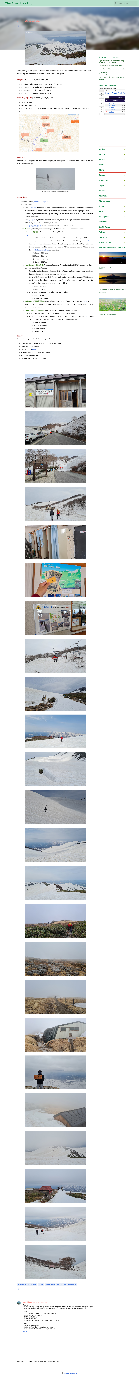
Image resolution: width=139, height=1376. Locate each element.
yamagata (72, 1284)
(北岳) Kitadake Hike (105, 268)
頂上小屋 (32, 220)
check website (86, 241)
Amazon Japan (104, 74)
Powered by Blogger (71, 1373)
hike (34, 349)
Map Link (24, 111)
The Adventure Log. (19, 3)
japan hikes (50, 1284)
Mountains (61, 1284)
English (45, 202)
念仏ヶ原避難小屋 (35, 226)
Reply (25, 1332)
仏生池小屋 (32, 208)
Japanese (36, 202)
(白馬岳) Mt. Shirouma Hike (107, 314)
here (65, 280)
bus (38, 244)
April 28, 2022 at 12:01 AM (40, 1302)
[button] (18, 26)
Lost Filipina (27, 1302)
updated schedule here (40, 250)
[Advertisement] (119, 131)
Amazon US (103, 72)
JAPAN (41, 1284)
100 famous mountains (27, 1284)
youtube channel (116, 66)
